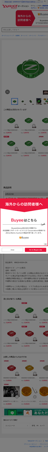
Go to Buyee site (35, 250)
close (12, 250)
